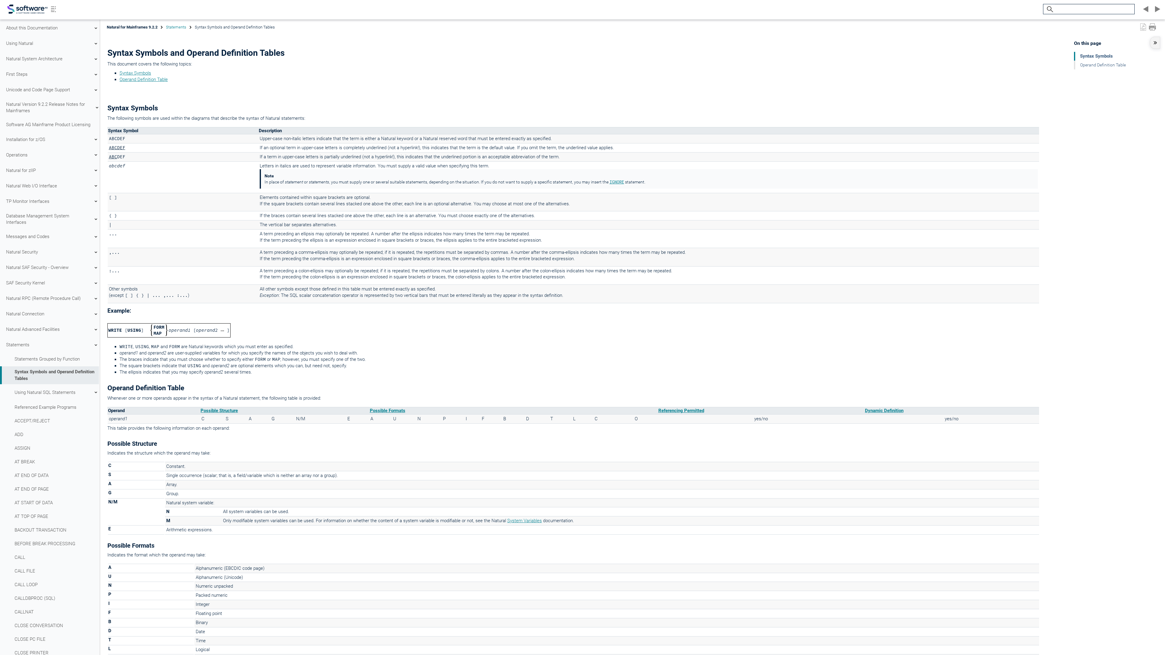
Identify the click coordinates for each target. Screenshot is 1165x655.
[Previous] (1145, 9)
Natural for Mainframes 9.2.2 (132, 27)
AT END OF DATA (32, 475)
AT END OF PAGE (32, 489)
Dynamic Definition (884, 410)
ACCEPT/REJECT (32, 421)
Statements (17, 345)
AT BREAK (25, 462)
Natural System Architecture (34, 59)
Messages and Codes (27, 236)
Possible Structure (219, 410)
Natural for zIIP (21, 170)
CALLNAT (24, 612)
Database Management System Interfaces (37, 219)
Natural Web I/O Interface (31, 186)
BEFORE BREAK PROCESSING (45, 543)
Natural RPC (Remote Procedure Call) (43, 298)
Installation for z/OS (25, 139)
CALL (20, 557)
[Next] (1156, 9)
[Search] (1049, 9)
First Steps (17, 74)
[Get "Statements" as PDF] (1143, 27)
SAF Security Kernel (25, 283)
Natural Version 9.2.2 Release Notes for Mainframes (45, 107)
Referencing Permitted (681, 410)
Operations (17, 155)
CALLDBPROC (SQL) (35, 598)
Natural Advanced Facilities (33, 329)
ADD (19, 434)
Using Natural (19, 43)
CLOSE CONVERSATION (39, 625)
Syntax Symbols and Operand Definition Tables (54, 375)
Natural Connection (25, 314)
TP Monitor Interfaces (27, 201)
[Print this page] (1152, 27)
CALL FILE (25, 571)
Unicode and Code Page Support (38, 89)
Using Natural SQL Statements (45, 392)
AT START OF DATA (34, 503)
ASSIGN (22, 448)
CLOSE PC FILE (30, 639)
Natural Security (22, 252)
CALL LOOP (26, 584)
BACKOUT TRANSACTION (40, 530)
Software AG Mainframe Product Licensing (48, 124)
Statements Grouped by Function (47, 359)
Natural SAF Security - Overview (37, 267)
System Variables (524, 520)
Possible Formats (387, 410)
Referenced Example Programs (45, 407)
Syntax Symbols (135, 73)
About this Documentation (32, 28)
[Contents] (53, 9)
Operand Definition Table (144, 79)
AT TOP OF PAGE (31, 516)
